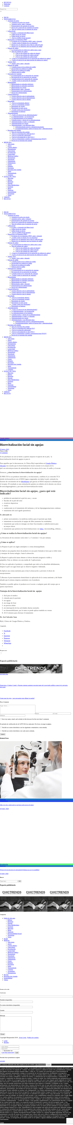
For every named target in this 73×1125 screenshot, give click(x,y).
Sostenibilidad (8, 978)
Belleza (10, 920)
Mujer (9, 930)
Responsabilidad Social (15, 933)
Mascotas (10, 928)
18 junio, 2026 (4, 808)
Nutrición (10, 932)
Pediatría (10, 963)
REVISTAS (7, 2)
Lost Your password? (8, 1052)
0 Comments (4, 453)
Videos (6, 980)
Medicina (3, 440)
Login (5, 1041)
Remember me (8, 1050)
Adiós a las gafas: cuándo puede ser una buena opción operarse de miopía (17, 805)
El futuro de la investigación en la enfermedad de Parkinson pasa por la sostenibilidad (19, 869)
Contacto (6, 6)
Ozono (10, 961)
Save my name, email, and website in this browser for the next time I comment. (25, 719)
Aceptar (48, 1064)
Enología (10, 927)
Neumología (11, 954)
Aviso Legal (23, 1037)
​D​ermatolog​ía (12, 973)
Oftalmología (4, 801)
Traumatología (12, 968)
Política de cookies (32, 1037)
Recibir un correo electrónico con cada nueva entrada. (18, 731)
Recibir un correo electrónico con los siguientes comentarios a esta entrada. (24, 727)
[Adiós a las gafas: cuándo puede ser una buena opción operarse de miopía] (31, 797)
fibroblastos (25, 481)
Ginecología (11, 947)
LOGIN (2, 1061)
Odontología (11, 957)
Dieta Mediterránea (13, 925)
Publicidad (7, 4)
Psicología (11, 964)
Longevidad (11, 951)
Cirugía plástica (4, 438)
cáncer (10, 944)
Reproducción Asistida (10, 976)
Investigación (4, 864)
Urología (10, 969)
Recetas (6, 975)
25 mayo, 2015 (4, 449)
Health (6, 939)
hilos (41, 529)
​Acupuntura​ (11, 971)
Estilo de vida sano (9, 918)
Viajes (9, 937)
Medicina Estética (13, 952)
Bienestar (10, 921)
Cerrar (2, 1122)
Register (6, 1042)
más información (40, 1064)
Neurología (11, 956)
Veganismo (11, 935)
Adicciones (11, 942)
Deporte (10, 923)
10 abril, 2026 (4, 873)
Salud (9, 966)
